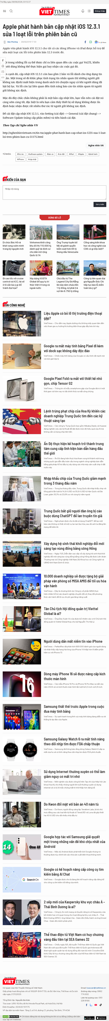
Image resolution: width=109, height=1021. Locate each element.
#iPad (71, 154)
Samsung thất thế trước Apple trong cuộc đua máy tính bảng (74, 708)
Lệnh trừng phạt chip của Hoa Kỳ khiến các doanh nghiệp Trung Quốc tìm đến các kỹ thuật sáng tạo (74, 416)
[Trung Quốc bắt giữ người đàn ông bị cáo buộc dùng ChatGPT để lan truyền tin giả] (22, 521)
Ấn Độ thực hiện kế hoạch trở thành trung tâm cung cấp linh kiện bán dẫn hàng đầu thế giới (74, 448)
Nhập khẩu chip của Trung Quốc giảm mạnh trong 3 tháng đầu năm (75, 480)
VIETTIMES (54, 11)
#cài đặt (61, 154)
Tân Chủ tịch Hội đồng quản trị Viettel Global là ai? (71, 611)
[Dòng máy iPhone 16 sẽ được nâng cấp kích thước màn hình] (22, 684)
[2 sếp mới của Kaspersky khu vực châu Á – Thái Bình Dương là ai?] (22, 912)
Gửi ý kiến (100, 204)
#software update (35, 154)
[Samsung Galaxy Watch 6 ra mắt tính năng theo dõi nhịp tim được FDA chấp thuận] (22, 749)
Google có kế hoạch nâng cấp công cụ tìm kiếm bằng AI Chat (74, 871)
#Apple (81, 154)
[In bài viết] (90, 42)
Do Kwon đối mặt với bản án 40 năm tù (71, 804)
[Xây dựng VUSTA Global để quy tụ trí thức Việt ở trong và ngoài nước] (41, 268)
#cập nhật (32, 159)
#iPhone (20, 159)
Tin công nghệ (14, 305)
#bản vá (50, 154)
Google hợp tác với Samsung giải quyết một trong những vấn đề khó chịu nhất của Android (74, 841)
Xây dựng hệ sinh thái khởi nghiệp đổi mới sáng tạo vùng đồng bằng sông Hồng (74, 545)
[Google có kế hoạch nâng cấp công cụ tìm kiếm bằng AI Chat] (22, 880)
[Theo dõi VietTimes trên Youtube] (96, 1005)
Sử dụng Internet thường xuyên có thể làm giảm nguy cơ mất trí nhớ (74, 774)
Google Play (101, 1018)
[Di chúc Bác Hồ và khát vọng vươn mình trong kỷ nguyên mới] (14, 232)
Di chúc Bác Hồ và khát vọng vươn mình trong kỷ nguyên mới (13, 245)
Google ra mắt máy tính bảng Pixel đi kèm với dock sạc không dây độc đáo (73, 348)
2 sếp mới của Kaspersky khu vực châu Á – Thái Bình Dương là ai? (74, 904)
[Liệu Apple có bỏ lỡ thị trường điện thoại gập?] (22, 323)
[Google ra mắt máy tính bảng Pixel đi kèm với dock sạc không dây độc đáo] (22, 356)
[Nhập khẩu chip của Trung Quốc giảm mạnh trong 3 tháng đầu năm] (22, 489)
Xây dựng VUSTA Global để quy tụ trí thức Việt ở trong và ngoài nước (40, 283)
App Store (89, 1018)
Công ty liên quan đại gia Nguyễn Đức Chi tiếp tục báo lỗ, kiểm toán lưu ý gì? (94, 283)
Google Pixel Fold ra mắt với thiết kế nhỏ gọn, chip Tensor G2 (73, 380)
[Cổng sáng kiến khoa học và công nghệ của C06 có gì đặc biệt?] (95, 232)
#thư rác (20, 154)
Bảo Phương (13, 42)
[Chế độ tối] (89, 11)
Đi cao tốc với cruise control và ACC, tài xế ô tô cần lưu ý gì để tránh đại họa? (13, 283)
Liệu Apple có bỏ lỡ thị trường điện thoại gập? (73, 315)
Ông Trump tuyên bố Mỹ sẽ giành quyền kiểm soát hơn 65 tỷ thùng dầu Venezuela (67, 247)
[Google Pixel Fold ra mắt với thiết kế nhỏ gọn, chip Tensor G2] (22, 389)
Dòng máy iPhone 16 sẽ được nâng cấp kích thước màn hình (74, 676)
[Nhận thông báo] (83, 11)
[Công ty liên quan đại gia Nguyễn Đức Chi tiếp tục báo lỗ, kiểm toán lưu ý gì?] (95, 268)
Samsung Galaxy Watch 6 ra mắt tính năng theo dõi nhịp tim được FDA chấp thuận (74, 741)
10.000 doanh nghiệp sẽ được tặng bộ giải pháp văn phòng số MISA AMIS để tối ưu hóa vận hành (75, 581)
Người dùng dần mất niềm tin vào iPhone (73, 641)
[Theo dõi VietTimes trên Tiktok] (100, 1005)
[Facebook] (85, 42)
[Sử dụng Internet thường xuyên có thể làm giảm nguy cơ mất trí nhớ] (22, 782)
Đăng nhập (100, 11)
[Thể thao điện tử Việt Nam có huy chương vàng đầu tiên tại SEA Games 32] (22, 945)
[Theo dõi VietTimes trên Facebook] (86, 1005)
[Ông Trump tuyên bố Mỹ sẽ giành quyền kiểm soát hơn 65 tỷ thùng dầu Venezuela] (68, 232)
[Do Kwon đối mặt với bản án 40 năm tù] (22, 814)
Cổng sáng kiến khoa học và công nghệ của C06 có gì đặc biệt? (95, 245)
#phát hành (93, 154)
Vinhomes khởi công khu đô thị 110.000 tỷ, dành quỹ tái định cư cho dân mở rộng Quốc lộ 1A (40, 249)
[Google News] (100, 42)
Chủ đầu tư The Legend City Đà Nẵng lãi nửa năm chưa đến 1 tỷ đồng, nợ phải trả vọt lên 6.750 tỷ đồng (67, 285)
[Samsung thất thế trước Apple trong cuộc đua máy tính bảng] (22, 717)
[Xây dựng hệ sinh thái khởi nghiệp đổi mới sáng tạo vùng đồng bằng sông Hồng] (22, 554)
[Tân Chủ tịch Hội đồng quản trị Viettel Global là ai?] (22, 619)
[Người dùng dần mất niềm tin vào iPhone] (22, 651)
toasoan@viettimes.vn (96, 988)
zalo (91, 1005)
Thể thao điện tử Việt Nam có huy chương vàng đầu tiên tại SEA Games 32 (74, 936)
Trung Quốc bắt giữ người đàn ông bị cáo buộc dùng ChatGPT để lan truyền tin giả (73, 513)
